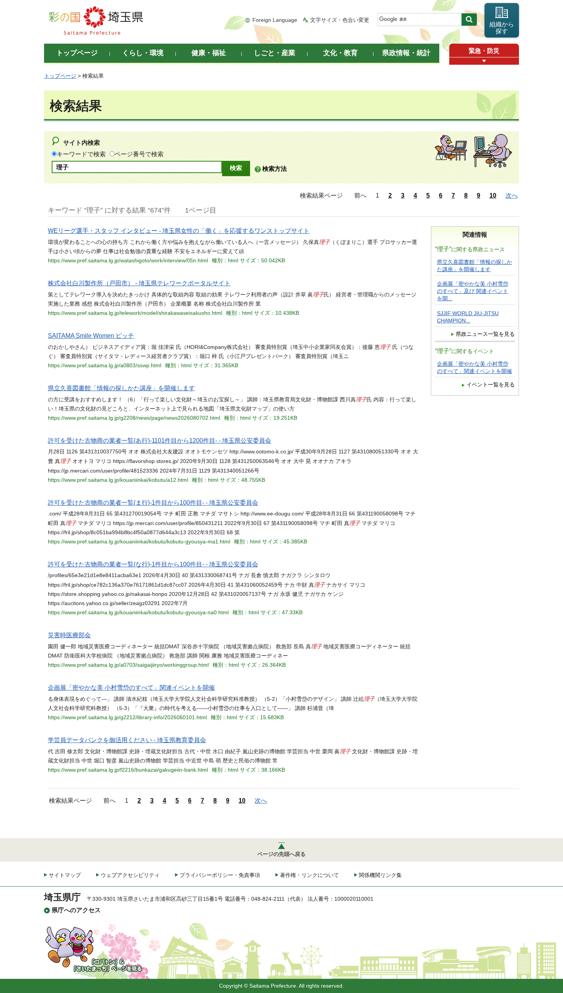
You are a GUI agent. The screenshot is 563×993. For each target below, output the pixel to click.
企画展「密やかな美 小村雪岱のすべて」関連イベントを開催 (131, 687)
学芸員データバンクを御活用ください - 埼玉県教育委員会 (127, 740)
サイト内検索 (81, 142)
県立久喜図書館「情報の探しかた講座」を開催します (121, 388)
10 (492, 195)
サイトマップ (65, 875)
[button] (484, 61)
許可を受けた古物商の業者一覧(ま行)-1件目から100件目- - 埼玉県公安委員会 (153, 502)
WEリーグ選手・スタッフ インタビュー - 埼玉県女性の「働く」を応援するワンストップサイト (178, 230)
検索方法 (274, 168)
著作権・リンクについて (309, 875)
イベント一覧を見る (490, 385)
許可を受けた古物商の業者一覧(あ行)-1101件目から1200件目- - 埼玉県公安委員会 (159, 440)
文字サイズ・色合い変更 (339, 20)
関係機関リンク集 (380, 875)
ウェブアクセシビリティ (130, 875)
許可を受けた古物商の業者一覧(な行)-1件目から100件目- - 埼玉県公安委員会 (153, 564)
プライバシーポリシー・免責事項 (220, 875)
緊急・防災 (484, 50)
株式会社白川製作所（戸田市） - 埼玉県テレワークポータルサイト (139, 283)
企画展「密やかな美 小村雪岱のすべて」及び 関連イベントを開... (472, 291)
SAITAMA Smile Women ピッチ (91, 335)
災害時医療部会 (69, 635)
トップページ (60, 76)
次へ (512, 195)
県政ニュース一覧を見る (485, 334)
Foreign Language (274, 20)
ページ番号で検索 (139, 154)
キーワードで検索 (81, 154)
